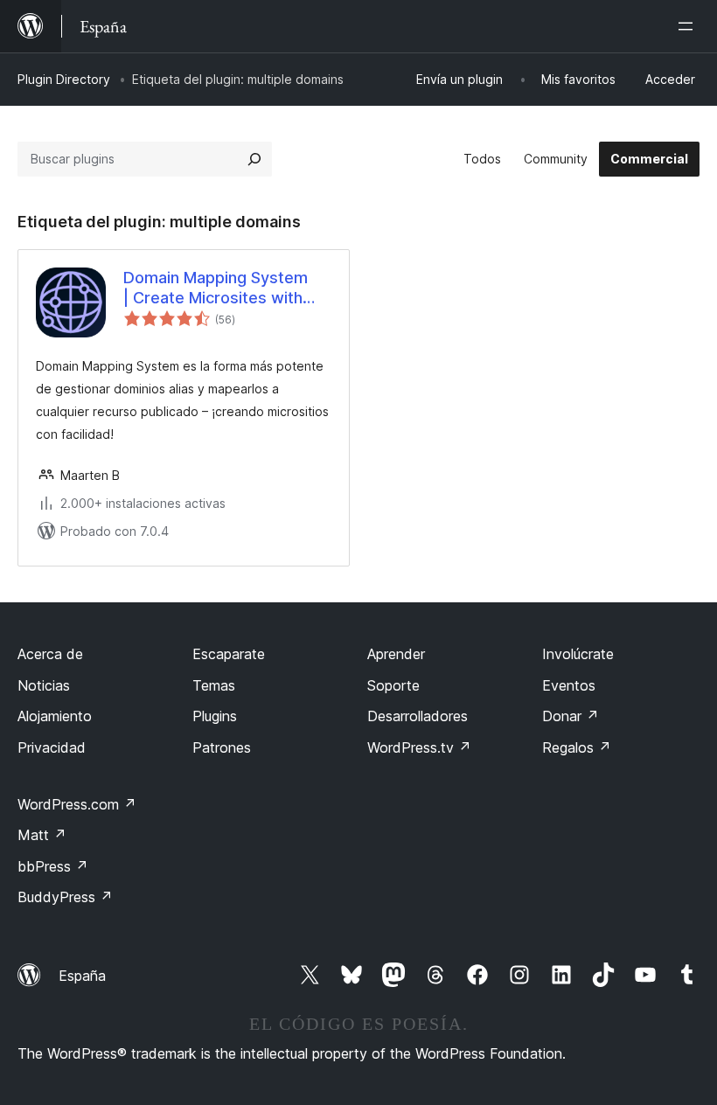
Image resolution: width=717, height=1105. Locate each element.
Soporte (393, 685)
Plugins (214, 716)
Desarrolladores (417, 716)
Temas (213, 685)
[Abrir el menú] (689, 26)
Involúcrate (578, 654)
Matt (41, 835)
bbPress (52, 866)
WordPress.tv (419, 747)
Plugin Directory (63, 79)
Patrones (221, 747)
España (82, 975)
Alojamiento (54, 716)
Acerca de (50, 654)
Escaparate (228, 654)
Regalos (576, 747)
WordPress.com (76, 804)
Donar (570, 716)
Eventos (568, 685)
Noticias (43, 685)
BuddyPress (65, 897)
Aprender (396, 654)
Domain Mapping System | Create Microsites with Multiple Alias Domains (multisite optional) (215, 288)
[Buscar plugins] (254, 159)
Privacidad (51, 747)
